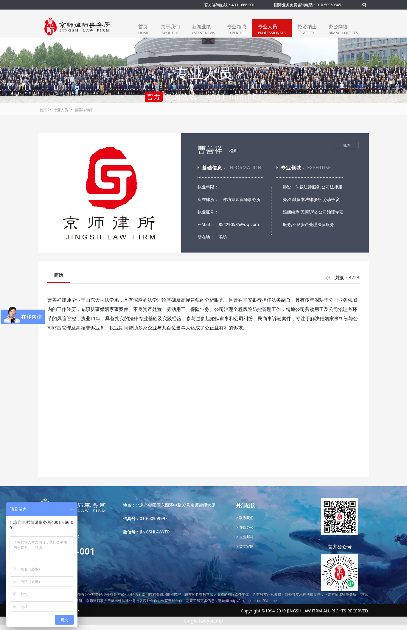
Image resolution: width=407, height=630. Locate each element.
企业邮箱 (246, 536)
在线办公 (246, 527)
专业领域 (236, 29)
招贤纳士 (307, 29)
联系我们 (246, 517)
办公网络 (343, 29)
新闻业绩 (203, 29)
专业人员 (272, 29)
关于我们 (170, 29)
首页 (143, 29)
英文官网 (246, 546)
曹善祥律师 (84, 109)
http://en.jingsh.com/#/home (253, 600)
